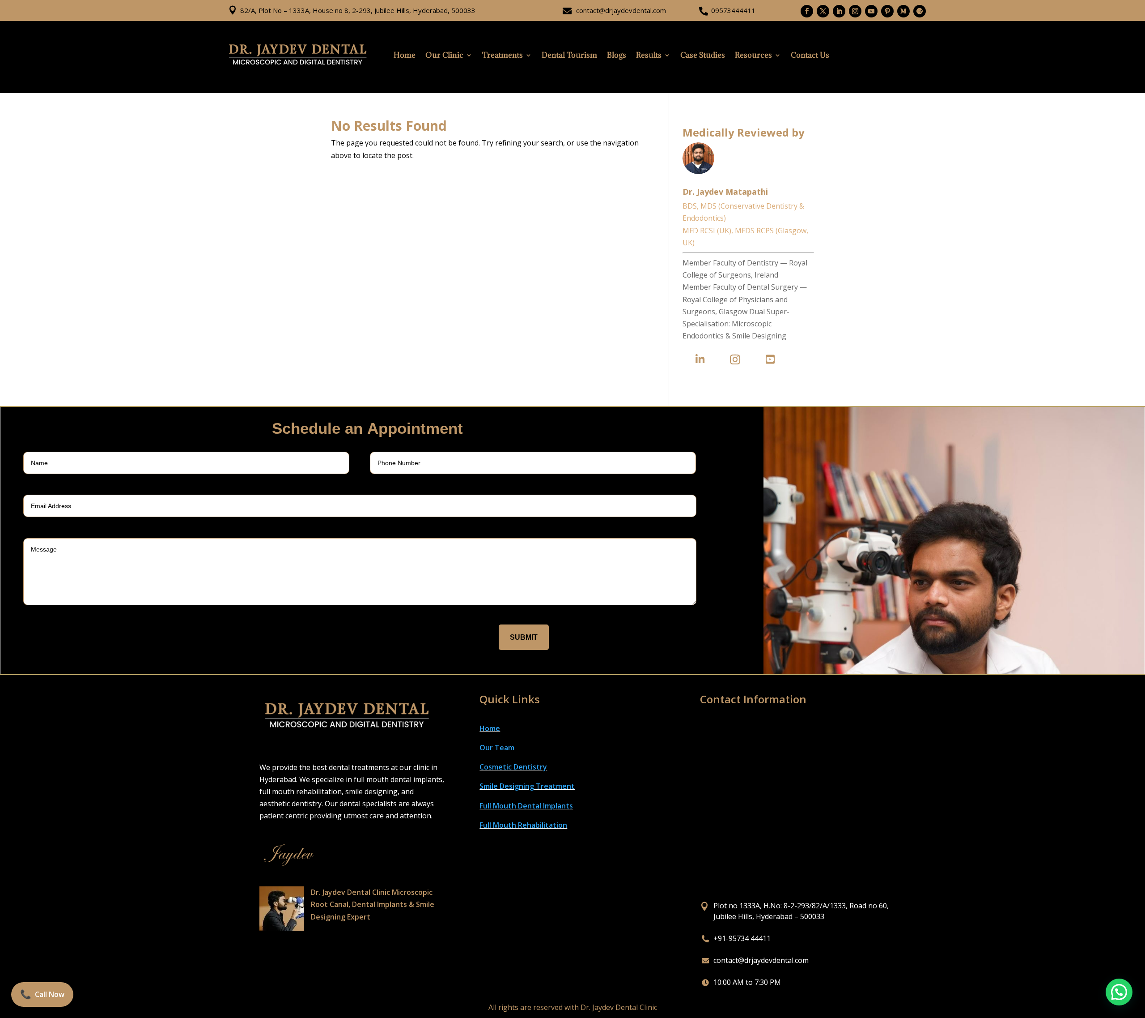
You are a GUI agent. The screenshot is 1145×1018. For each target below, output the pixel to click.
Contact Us (810, 55)
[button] (1119, 992)
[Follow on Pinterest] (887, 11)
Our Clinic (444, 55)
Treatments (502, 55)
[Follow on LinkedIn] (839, 11)
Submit (524, 637)
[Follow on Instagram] (855, 11)
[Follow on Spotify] (919, 11)
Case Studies (702, 55)
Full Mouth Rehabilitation (523, 825)
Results (649, 55)
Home (405, 55)
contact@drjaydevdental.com (621, 10)
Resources (753, 55)
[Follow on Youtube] (871, 11)
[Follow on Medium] (903, 11)
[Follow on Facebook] (807, 11)
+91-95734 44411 (742, 938)
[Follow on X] (823, 11)
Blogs (616, 55)
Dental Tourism (569, 55)
